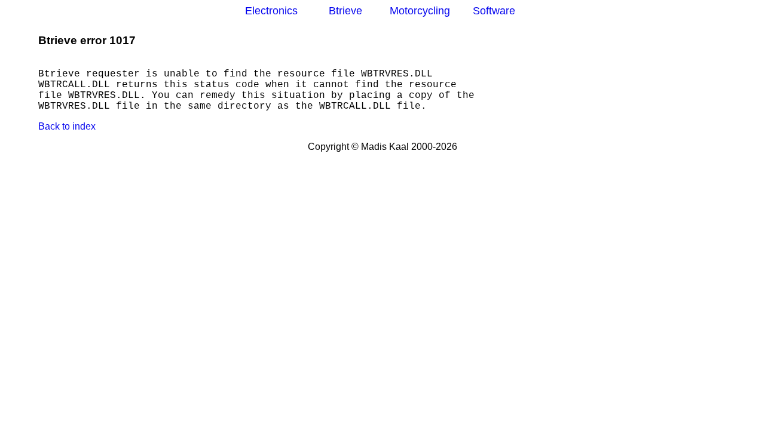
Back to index (67, 126)
